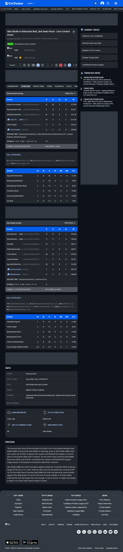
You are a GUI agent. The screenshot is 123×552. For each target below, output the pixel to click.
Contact (52, 525)
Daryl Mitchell (47, 514)
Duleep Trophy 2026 (90, 57)
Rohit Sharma (47, 503)
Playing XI (59, 86)
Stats (69, 86)
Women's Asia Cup (40, 9)
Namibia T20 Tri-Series (91, 50)
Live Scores (7, 9)
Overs (49, 86)
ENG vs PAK (26, 9)
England (18, 507)
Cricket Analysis (105, 511)
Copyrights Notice (112, 548)
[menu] (116, 3)
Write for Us (96, 525)
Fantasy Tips (95, 9)
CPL (67, 9)
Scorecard (25, 86)
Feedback (60, 525)
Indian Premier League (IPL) (76, 500)
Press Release (104, 500)
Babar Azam (47, 507)
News (16, 9)
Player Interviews (105, 503)
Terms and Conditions (85, 548)
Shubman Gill (47, 500)
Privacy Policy (99, 548)
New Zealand (18, 511)
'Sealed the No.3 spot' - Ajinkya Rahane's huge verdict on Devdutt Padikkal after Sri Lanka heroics (99, 92)
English (29, 3)
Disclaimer (114, 525)
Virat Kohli (47, 511)
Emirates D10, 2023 (13, 38)
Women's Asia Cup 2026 (91, 43)
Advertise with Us (82, 525)
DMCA (105, 525)
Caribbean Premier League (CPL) (76, 503)
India (18, 500)
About (43, 525)
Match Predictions (80, 9)
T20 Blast (76, 514)
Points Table (38, 86)
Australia (18, 503)
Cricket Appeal (104, 507)
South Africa (18, 514)
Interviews (106, 9)
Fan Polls (104, 514)
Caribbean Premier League (93, 65)
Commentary (12, 86)
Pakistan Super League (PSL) (76, 507)
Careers (69, 525)
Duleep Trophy (57, 9)
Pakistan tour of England (92, 36)
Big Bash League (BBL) (76, 511)
